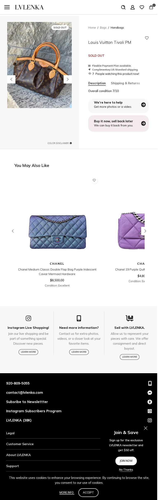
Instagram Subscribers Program (34, 411)
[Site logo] (29, 7)
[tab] (97, 83)
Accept (88, 492)
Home (92, 27)
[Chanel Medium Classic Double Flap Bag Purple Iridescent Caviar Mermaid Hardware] (57, 217)
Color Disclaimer (58, 143)
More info (66, 492)
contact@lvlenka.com (24, 392)
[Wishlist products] (141, 7)
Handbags (117, 27)
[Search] (123, 7)
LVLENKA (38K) (19, 420)
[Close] (146, 428)
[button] (11, 79)
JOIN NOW (126, 460)
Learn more (28, 351)
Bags (103, 27)
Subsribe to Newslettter (27, 402)
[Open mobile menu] (7, 7)
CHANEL (57, 264)
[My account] (132, 7)
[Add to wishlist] (147, 38)
